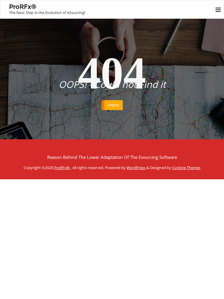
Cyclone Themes (186, 167)
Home (113, 105)
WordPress (136, 167)
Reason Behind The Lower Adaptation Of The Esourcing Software (112, 157)
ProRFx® (62, 167)
